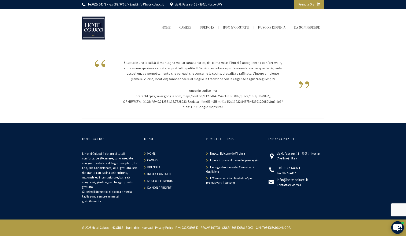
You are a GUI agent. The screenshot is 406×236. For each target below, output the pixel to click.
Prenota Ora (306, 4)
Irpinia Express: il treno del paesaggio (234, 160)
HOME (151, 153)
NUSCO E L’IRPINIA (160, 181)
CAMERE (152, 160)
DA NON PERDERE (159, 188)
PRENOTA (153, 167)
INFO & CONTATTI (159, 174)
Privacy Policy (164, 228)
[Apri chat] (397, 227)
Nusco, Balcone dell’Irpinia (227, 153)
